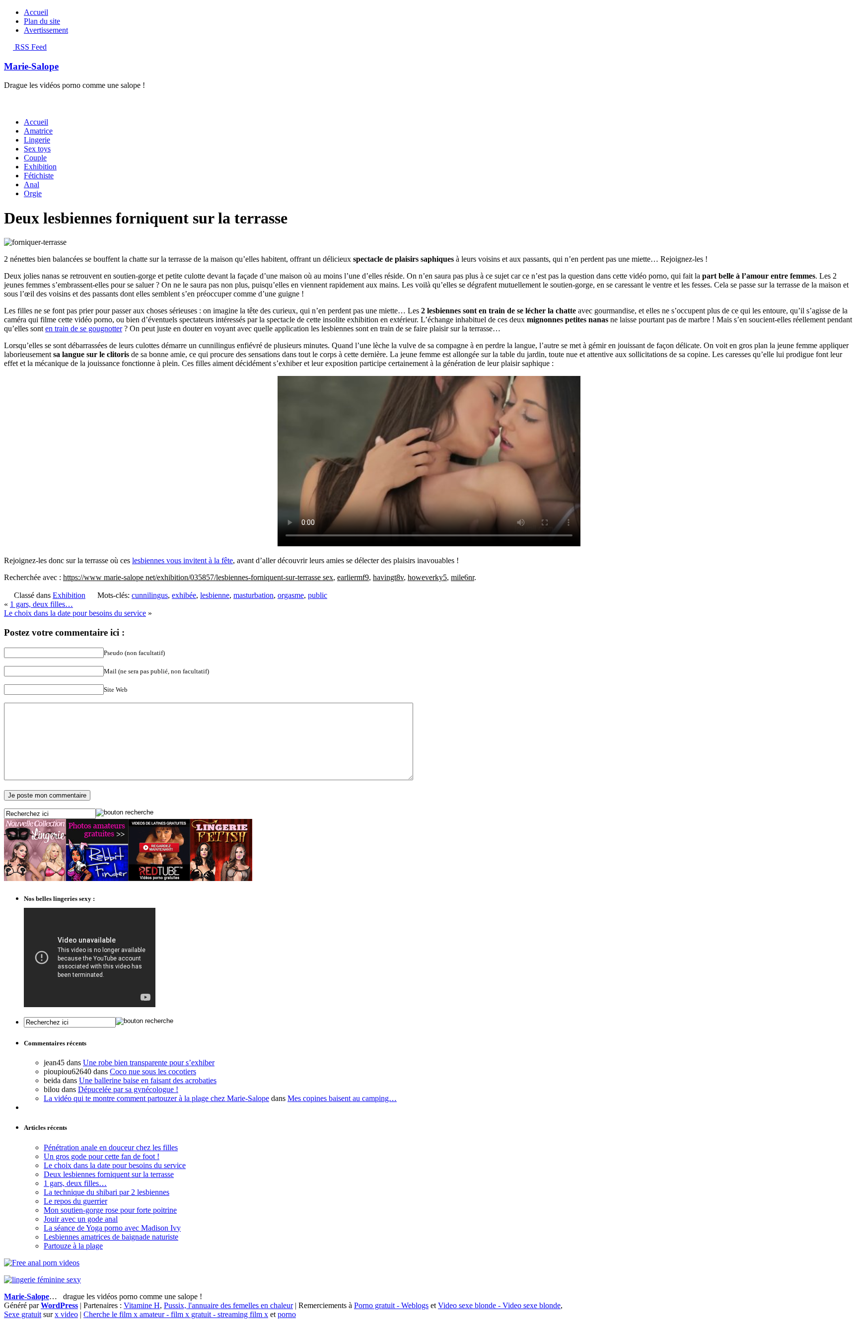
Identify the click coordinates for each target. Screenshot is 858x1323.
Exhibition (40, 166)
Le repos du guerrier (75, 1201)
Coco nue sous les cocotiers (153, 1071)
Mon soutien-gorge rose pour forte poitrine (110, 1210)
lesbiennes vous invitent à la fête (182, 560)
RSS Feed (30, 47)
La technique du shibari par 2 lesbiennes (106, 1192)
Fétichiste (39, 175)
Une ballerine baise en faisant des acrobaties (147, 1080)
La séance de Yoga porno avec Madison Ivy (112, 1228)
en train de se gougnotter (83, 328)
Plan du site (42, 21)
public (317, 595)
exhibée (184, 595)
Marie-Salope (31, 66)
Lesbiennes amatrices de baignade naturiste (111, 1237)
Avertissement (46, 30)
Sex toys (37, 149)
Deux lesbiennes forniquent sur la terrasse (109, 1174)
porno (287, 1314)
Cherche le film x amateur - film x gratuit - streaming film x (175, 1314)
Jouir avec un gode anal (81, 1219)
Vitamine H (142, 1305)
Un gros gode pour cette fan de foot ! (101, 1156)
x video (66, 1314)
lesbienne (214, 595)
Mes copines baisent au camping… (342, 1098)
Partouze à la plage (73, 1246)
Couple (35, 157)
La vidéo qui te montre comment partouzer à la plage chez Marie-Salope (156, 1098)
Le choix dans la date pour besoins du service (75, 613)
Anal (31, 184)
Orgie (33, 193)
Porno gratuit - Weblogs (391, 1305)
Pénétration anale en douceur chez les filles (111, 1147)
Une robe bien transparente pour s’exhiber (148, 1062)
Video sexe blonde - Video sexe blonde (499, 1305)
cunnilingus (150, 595)
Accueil (36, 12)
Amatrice (38, 131)
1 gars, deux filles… (41, 604)
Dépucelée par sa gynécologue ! (128, 1089)
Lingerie (37, 140)
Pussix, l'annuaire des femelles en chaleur (228, 1305)
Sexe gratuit (22, 1314)
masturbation (253, 595)
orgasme (291, 595)
